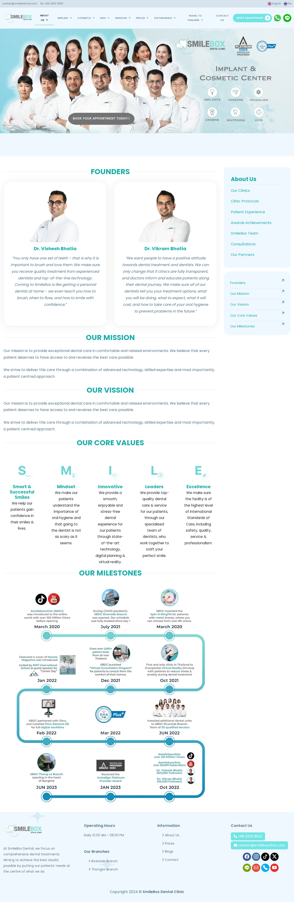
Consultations (243, 244)
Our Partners (242, 254)
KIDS (103, 18)
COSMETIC (84, 18)
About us (171, 835)
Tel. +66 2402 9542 (51, 3)
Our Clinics (240, 190)
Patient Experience (248, 212)
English (276, 3)
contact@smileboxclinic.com (20, 3)
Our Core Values (243, 315)
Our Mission (239, 293)
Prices (169, 843)
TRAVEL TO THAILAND (194, 18)
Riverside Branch (104, 861)
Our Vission (239, 304)
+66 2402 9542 (249, 836)
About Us (243, 179)
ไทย (289, 3)
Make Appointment (250, 18)
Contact (171, 859)
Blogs (168, 851)
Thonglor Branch (104, 869)
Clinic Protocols (245, 201)
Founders (238, 283)
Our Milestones (242, 326)
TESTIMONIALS (163, 18)
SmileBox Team (244, 233)
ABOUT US (44, 18)
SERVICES (121, 18)
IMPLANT (63, 18)
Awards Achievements (251, 222)
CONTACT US (222, 18)
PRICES (140, 18)
